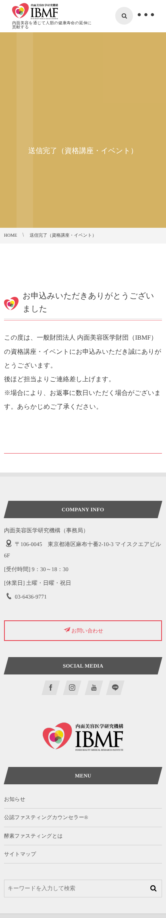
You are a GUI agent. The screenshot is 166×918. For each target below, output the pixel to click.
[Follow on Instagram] (72, 688)
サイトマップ (20, 854)
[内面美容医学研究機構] (35, 11)
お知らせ (14, 799)
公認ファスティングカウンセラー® (46, 817)
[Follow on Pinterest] (115, 688)
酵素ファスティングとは (33, 836)
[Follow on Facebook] (51, 688)
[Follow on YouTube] (94, 688)
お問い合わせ (87, 631)
